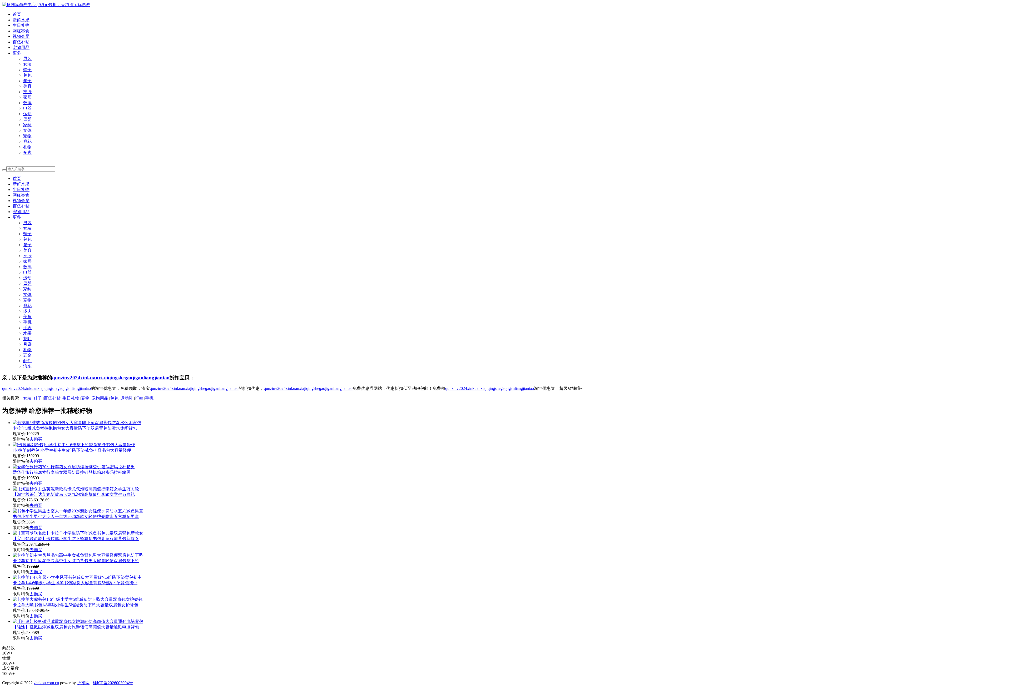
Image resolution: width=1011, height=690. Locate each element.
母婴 (27, 119)
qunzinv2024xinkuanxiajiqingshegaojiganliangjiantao (111, 377)
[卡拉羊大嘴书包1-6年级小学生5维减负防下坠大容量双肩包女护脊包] (77, 599)
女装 (27, 64)
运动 (27, 114)
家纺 (27, 125)
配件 (27, 361)
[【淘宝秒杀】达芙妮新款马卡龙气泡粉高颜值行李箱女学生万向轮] (76, 489)
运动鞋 (126, 398)
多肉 (27, 152)
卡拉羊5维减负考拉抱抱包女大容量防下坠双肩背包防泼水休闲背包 (75, 428)
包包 (27, 75)
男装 (27, 58)
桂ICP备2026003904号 (113, 683)
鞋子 (27, 69)
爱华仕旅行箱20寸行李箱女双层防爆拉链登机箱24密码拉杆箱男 (72, 472)
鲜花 (27, 141)
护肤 (27, 91)
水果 (27, 333)
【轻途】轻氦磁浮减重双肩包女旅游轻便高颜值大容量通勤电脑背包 (76, 627)
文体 (27, 130)
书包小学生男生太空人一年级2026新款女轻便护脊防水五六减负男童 (76, 516)
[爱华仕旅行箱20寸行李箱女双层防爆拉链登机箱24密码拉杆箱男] (74, 467)
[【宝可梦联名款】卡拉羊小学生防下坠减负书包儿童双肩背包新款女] (78, 533)
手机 (27, 322)
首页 (17, 14)
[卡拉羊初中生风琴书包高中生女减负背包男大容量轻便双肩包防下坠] (78, 555)
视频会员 (21, 36)
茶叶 (27, 338)
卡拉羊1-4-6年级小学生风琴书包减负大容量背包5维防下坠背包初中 (75, 583)
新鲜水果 (21, 20)
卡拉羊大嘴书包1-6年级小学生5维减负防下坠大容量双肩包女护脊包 (75, 605)
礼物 (27, 147)
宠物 (27, 136)
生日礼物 (21, 25)
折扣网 (83, 683)
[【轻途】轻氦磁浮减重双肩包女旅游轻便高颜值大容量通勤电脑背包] (78, 621)
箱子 (27, 80)
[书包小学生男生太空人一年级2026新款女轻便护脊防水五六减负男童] (78, 511)
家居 (27, 97)
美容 (27, 86)
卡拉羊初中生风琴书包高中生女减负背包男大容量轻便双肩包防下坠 (76, 560)
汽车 (27, 366)
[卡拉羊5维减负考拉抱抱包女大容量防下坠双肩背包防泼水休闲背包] (77, 422)
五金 (27, 355)
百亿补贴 (21, 42)
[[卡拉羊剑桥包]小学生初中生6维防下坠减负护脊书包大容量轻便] (74, 444)
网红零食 (21, 31)
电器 (27, 108)
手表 (27, 327)
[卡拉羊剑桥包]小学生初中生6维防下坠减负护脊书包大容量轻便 (72, 450)
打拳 (139, 398)
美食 (27, 316)
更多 (17, 53)
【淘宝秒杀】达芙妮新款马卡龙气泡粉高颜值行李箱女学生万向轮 (74, 494)
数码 (27, 102)
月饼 (27, 344)
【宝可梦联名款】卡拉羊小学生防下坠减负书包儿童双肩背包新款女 (76, 538)
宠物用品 (21, 47)
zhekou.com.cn (46, 683)
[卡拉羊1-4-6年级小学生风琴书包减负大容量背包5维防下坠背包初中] (77, 577)
